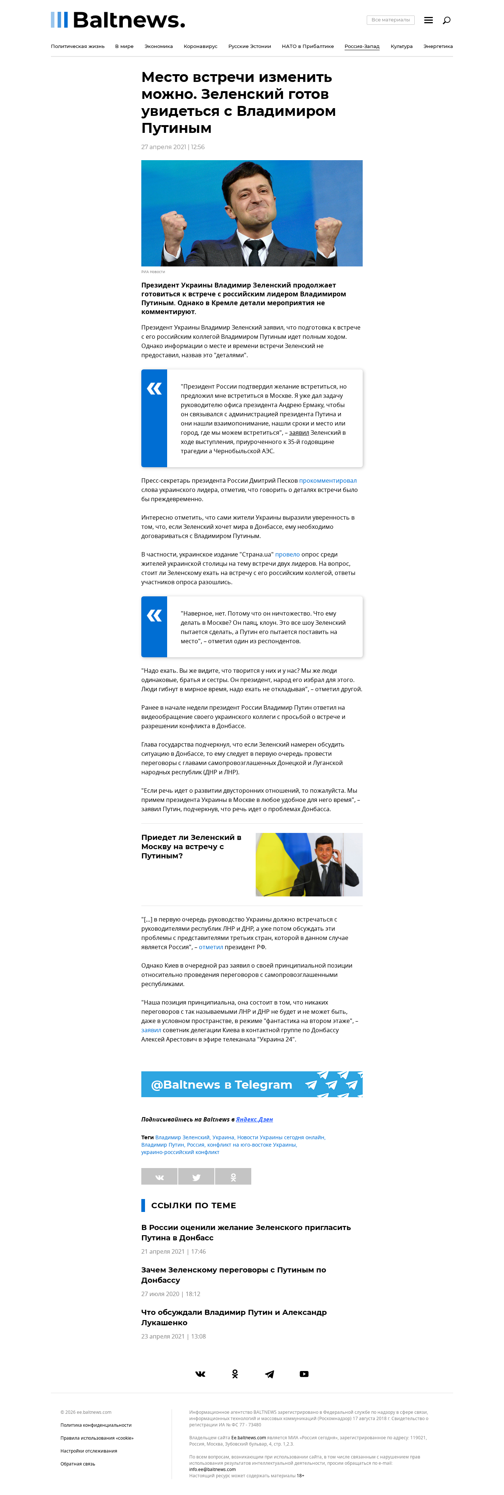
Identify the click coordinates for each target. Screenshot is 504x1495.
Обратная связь (78, 1464)
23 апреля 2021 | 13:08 (173, 1336)
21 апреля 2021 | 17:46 (173, 1251)
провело (287, 554)
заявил (299, 432)
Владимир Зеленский (182, 1137)
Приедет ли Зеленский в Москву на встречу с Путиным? (191, 846)
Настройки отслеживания (89, 1451)
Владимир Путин (162, 1145)
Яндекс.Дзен (254, 1120)
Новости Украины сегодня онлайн (280, 1137)
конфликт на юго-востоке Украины (251, 1145)
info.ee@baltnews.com (212, 1469)
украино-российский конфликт (180, 1152)
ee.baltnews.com (248, 1438)
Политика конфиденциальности (96, 1425)
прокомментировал (328, 480)
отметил (211, 947)
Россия (195, 1145)
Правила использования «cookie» (97, 1438)
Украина (223, 1137)
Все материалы (391, 20)
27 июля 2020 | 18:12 (170, 1294)
